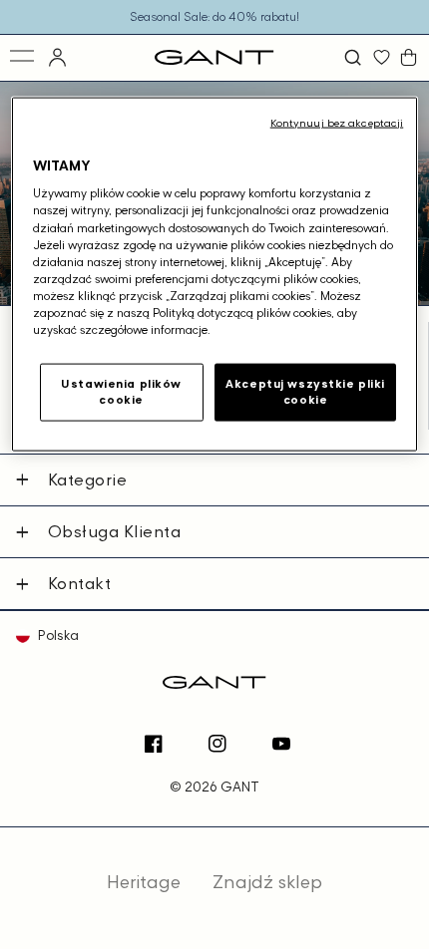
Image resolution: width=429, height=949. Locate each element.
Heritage (144, 881)
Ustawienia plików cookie (121, 392)
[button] (355, 57)
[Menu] (23, 57)
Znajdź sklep (267, 881)
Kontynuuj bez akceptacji (337, 122)
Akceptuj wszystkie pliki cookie (305, 392)
